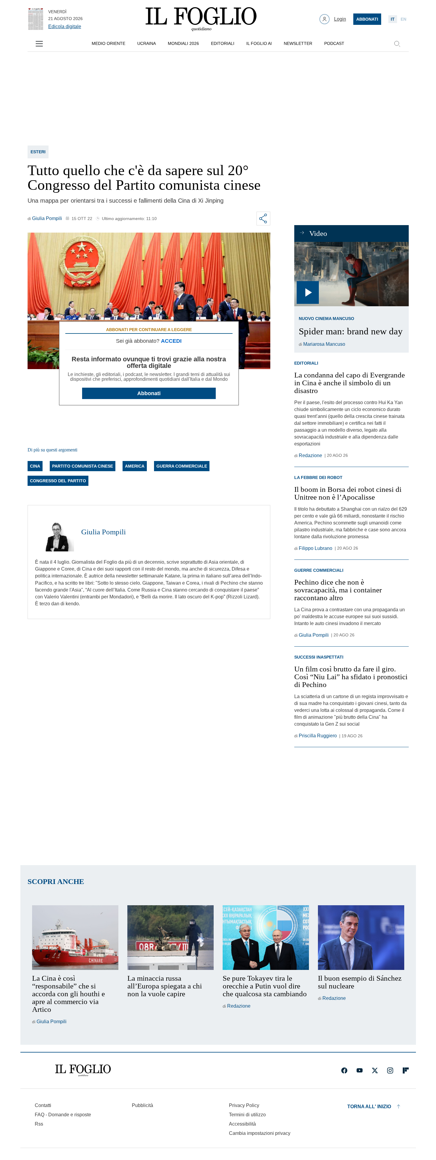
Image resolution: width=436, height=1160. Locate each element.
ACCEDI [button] (171, 341)
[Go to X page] (375, 1070)
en (403, 19)
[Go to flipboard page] (406, 1070)
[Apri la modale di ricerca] (397, 43)
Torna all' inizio (369, 1106)
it (393, 19)
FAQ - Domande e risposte (63, 1114)
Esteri (38, 151)
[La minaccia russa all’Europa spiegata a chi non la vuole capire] (170, 937)
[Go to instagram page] (390, 1070)
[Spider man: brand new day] (351, 274)
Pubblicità (142, 1105)
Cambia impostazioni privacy (259, 1133)
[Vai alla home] (201, 19)
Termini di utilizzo (247, 1114)
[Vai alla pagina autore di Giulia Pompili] (54, 531)
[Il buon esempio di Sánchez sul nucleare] (361, 937)
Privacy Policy (244, 1105)
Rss (39, 1123)
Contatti (43, 1105)
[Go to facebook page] (344, 1070)
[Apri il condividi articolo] (263, 218)
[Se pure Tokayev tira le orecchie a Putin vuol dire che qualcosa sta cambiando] (266, 937)
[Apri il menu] (39, 43)
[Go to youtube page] (360, 1070)
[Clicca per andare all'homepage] (83, 1070)
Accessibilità (242, 1123)
